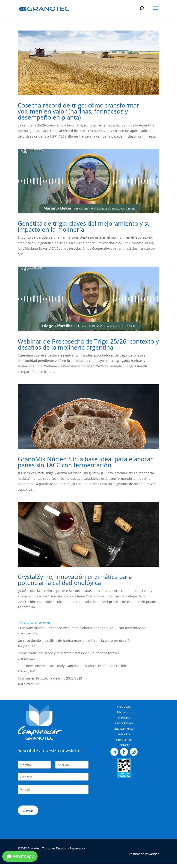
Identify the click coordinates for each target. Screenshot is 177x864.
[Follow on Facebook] (124, 752)
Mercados (124, 712)
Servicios (124, 718)
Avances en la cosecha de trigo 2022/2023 (50, 678)
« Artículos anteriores (34, 622)
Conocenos (124, 740)
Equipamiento (124, 728)
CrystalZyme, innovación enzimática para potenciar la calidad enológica (75, 579)
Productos (124, 706)
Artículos (124, 734)
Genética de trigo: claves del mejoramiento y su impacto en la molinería (84, 226)
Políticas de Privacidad (144, 854)
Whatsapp (23, 856)
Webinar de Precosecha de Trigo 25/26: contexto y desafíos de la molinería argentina (88, 344)
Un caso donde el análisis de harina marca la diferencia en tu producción (74, 640)
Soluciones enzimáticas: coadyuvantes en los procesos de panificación (72, 666)
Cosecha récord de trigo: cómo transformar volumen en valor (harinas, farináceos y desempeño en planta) (78, 111)
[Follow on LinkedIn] (114, 752)
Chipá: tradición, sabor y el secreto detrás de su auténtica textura (68, 653)
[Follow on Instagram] (134, 752)
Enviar (28, 810)
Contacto (124, 745)
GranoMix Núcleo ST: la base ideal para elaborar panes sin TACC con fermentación (85, 462)
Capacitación (124, 723)
